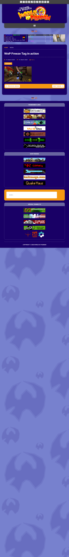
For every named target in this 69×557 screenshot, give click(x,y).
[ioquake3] (28, 236)
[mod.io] (42, 2)
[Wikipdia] (45, 2)
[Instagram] (26, 2)
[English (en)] (36, 31)
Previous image (13, 86)
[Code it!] (34, 123)
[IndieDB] (40, 2)
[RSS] (21, 2)
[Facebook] (24, 2)
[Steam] (32, 2)
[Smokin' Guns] (34, 161)
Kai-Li (32, 59)
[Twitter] (29, 2)
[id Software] (34, 236)
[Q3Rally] (34, 166)
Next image (57, 86)
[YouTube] (34, 2)
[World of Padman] (34, 13)
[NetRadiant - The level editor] (34, 217)
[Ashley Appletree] (34, 118)
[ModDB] (37, 2)
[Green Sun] (34, 141)
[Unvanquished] (34, 172)
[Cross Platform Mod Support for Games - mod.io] (41, 236)
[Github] (48, 2)
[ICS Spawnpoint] (34, 211)
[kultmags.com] (34, 178)
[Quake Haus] (34, 184)
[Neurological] (34, 147)
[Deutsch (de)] (32, 31)
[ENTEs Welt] (34, 112)
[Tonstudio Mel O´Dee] (34, 129)
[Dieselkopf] (34, 135)
